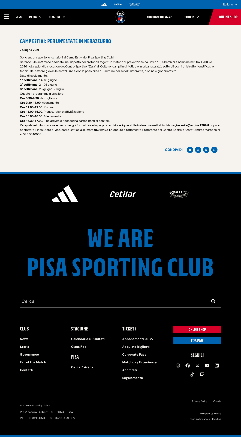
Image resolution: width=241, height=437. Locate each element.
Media (33, 17)
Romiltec (216, 419)
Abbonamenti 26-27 (159, 17)
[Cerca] (214, 301)
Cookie (217, 401)
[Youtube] (207, 365)
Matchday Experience (139, 362)
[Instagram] (177, 365)
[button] (190, 150)
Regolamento (132, 378)
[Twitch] (202, 374)
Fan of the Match (33, 362)
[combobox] (113, 301)
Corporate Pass (134, 354)
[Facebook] (187, 365)
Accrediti (129, 370)
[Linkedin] (216, 365)
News (19, 17)
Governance (29, 354)
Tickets (189, 17)
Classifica (78, 347)
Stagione (55, 17)
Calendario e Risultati (88, 339)
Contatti (26, 370)
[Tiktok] (192, 374)
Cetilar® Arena (82, 367)
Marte (217, 413)
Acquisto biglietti (136, 347)
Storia (24, 347)
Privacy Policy (200, 401)
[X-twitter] (197, 365)
